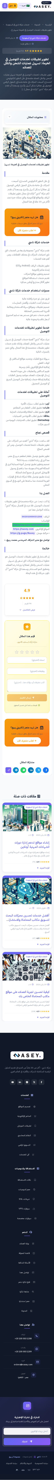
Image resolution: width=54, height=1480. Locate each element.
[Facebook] (46, 770)
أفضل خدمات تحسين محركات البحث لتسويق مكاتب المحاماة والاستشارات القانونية (27, 919)
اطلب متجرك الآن (26, 230)
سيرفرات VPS (24, 1208)
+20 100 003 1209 (23, 1351)
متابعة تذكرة (24, 1291)
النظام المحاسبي (24, 1135)
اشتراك (24, 1441)
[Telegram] (16, 770)
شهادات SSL (24, 1199)
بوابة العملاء (24, 1243)
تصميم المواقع (24, 1106)
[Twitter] (38, 770)
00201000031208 (32, 516)
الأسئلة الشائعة (24, 1262)
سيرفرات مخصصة (24, 1218)
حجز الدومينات (24, 1189)
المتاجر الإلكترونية (24, 1116)
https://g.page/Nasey (22, 533)
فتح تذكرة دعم (24, 1282)
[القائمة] (4, 5)
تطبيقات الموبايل (24, 1125)
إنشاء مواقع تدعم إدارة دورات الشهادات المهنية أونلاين (32, 844)
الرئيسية (48, 24)
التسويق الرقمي (24, 1145)
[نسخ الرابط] (8, 770)
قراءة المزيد (44, 867)
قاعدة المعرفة (24, 1253)
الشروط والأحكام (26, 1463)
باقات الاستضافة (24, 1179)
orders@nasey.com (23, 1364)
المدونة (37, 24)
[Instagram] (27, 1082)
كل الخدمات (24, 1154)
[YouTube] (13, 1082)
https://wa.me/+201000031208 (31, 525)
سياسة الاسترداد (11, 1463)
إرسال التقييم (25, 697)
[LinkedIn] (31, 770)
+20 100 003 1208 (23, 1338)
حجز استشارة (24, 1301)
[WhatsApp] (23, 770)
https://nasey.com (23, 529)
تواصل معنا (24, 1272)
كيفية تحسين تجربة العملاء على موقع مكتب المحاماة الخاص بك (27, 994)
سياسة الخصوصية (41, 1463)
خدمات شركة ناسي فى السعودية (17, 24)
